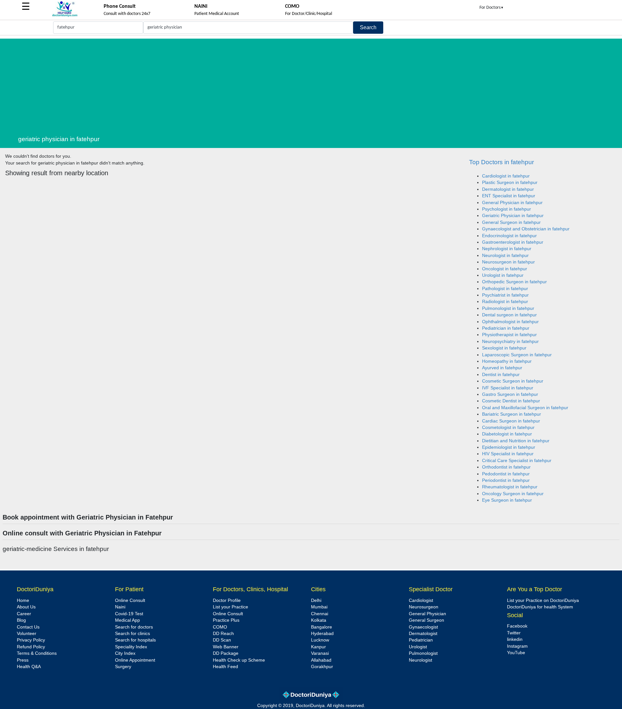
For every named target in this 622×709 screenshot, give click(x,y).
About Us (26, 607)
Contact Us (28, 627)
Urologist (418, 646)
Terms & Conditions (37, 653)
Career (24, 613)
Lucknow (320, 640)
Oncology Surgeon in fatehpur (513, 493)
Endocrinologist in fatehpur (509, 235)
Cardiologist (421, 600)
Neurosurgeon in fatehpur (508, 262)
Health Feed (225, 666)
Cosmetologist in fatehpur (508, 427)
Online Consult (130, 600)
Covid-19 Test (129, 613)
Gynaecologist (423, 627)
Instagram (517, 646)
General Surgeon (426, 620)
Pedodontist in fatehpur (506, 473)
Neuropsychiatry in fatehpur (510, 341)
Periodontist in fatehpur (506, 480)
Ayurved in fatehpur (502, 367)
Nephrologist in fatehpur (506, 248)
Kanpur (318, 646)
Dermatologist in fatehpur (508, 189)
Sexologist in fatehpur (504, 348)
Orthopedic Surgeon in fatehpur (514, 281)
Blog (21, 620)
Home (23, 600)
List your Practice (230, 607)
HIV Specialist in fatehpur (508, 453)
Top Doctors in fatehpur (501, 162)
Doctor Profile (227, 600)
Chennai (319, 613)
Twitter (514, 632)
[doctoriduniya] (65, 16)
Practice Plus (226, 620)
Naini (120, 607)
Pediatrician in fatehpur (505, 328)
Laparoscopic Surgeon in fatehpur (517, 354)
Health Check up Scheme (239, 660)
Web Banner (225, 646)
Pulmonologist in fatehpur (508, 308)
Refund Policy (31, 646)
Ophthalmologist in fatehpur (510, 321)
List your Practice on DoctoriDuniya (543, 600)
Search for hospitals (135, 640)
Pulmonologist (423, 653)
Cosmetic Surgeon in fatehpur (512, 381)
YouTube (516, 652)
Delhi (316, 600)
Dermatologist (423, 633)
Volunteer (26, 633)
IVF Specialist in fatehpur (507, 387)
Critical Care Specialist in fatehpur (516, 460)
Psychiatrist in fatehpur (505, 295)
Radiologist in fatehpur (505, 301)
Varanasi (320, 653)
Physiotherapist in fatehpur (509, 334)
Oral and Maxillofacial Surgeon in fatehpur (525, 407)
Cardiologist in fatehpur (506, 176)
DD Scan (222, 640)
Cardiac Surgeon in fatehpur (511, 421)
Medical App (127, 620)
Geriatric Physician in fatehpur (513, 215)
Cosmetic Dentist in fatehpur (511, 400)
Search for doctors (134, 627)
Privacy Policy (31, 640)
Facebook (517, 626)
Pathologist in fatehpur (505, 288)
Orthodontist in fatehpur (506, 467)
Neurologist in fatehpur (505, 255)
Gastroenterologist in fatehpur (512, 242)
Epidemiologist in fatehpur (508, 447)
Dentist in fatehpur (501, 374)
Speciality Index (131, 646)
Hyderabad (322, 633)
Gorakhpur (322, 666)
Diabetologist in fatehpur (507, 434)
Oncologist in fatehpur (504, 268)
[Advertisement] (318, 84)
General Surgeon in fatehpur (511, 222)
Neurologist (420, 660)
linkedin (515, 639)
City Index (125, 653)
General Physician (427, 613)
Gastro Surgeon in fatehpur (510, 394)
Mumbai (319, 607)
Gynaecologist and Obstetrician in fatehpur (526, 228)
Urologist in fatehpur (503, 275)
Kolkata (318, 620)
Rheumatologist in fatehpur (509, 486)
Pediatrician (421, 640)
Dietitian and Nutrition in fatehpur (515, 440)
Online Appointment (135, 660)
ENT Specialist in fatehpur (508, 195)
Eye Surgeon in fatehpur (507, 500)
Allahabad (321, 660)
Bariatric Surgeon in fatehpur (511, 414)
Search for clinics (132, 633)
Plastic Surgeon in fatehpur (509, 182)
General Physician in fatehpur (512, 202)
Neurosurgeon (423, 607)
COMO (220, 627)
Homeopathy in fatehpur (507, 361)
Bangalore (321, 627)
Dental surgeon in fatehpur (509, 314)
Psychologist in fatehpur (506, 209)
